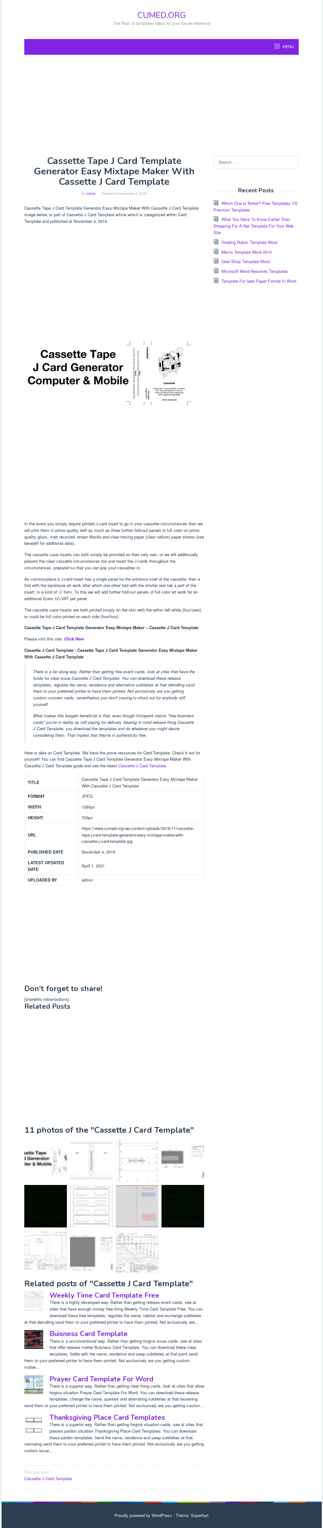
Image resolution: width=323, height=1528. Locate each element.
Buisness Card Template (89, 1334)
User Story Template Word (245, 261)
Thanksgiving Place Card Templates (107, 1417)
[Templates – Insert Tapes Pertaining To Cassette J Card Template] (183, 1160)
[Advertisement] (161, 105)
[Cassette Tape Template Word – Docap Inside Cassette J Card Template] (91, 1160)
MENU (288, 47)
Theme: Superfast (192, 1515)
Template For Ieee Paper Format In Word (258, 281)
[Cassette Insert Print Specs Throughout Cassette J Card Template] (45, 1252)
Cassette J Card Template (142, 766)
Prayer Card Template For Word (101, 1379)
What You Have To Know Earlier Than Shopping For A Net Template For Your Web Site (254, 225)
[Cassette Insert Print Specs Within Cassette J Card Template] (137, 1252)
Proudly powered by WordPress (143, 1515)
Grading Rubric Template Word (249, 242)
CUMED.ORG (161, 15)
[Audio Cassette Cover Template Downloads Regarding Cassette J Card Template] (45, 1206)
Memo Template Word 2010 (246, 252)
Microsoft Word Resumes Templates (254, 271)
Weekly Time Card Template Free (104, 1295)
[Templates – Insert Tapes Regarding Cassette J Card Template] (91, 1252)
